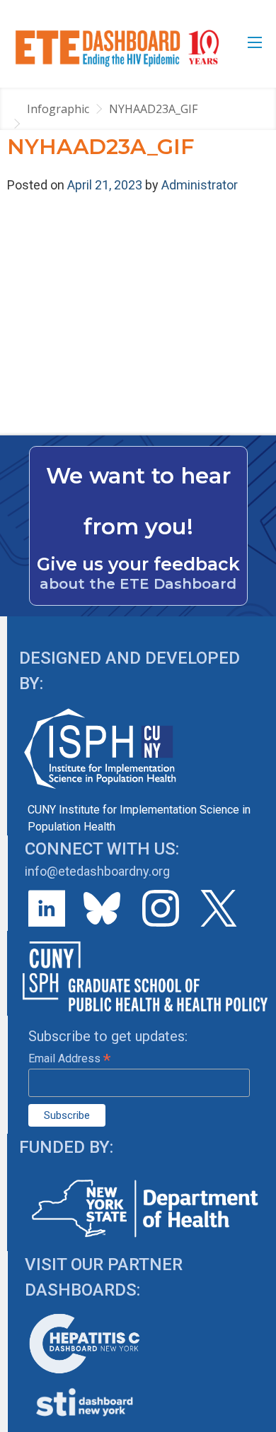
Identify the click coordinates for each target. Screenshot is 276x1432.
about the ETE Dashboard (138, 583)
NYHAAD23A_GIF (153, 109)
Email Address (69, 1058)
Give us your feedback (138, 564)
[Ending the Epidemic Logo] (117, 47)
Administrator (199, 184)
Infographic (58, 109)
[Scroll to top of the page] (255, 1421)
